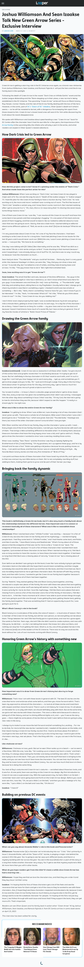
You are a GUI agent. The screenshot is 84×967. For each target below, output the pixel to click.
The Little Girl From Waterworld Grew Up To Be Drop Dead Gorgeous (70, 950)
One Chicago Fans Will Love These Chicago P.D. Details (51, 949)
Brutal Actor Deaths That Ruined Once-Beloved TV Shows (31, 949)
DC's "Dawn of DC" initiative (38, 106)
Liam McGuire (8, 31)
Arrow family (7, 125)
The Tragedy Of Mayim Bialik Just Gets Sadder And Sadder (13, 949)
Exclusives (6, 9)
